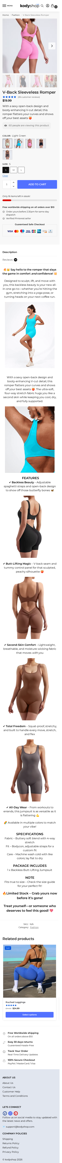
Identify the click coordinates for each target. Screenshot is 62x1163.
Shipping (7, 1138)
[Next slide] (51, 45)
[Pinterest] (16, 1113)
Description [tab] (9, 252)
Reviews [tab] (9, 259)
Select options (29, 1014)
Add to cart (37, 184)
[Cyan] (19, 143)
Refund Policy (10, 1147)
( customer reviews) (29, 97)
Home (5, 15)
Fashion (16, 15)
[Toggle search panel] (42, 6)
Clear (5, 175)
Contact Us (8, 1087)
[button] (53, 5)
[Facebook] (5, 1113)
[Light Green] (7, 143)
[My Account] (48, 6)
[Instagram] (10, 1113)
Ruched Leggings (15, 1002)
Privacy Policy (10, 1151)
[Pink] (30, 143)
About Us (7, 1082)
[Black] (41, 143)
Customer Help (11, 1091)
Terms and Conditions (15, 1095)
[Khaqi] (7, 155)
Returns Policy (10, 1143)
